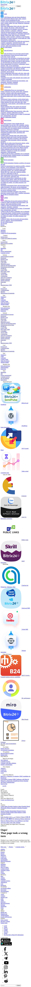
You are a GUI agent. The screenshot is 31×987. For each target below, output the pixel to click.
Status (2, 871)
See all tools (4, 223)
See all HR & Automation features (10, 194)
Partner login (4, 923)
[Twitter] (6, 955)
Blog (2, 876)
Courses (3, 873)
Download (3, 890)
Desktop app (4, 914)
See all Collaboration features (8, 117)
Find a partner (4, 920)
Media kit (3, 855)
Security (6, 932)
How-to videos (4, 867)
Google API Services (6, 917)
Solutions (3, 879)
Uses (2, 884)
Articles (3, 878)
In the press (4, 858)
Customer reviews (5, 881)
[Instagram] (6, 969)
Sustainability (4, 859)
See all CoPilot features (7, 222)
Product (3, 852)
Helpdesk (3, 864)
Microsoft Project (5, 903)
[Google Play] (6, 945)
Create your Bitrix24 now (7, 800)
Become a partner (5, 921)
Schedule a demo (5, 870)
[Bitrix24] (8, 3)
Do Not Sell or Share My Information (14, 935)
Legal (5, 925)
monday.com (4, 897)
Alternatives (4, 882)
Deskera (3, 905)
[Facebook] (5, 951)
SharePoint (3, 906)
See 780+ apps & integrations (8, 743)
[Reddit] (6, 982)
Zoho (2, 899)
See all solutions (5, 378)
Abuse (5, 933)
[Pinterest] (5, 978)
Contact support (5, 868)
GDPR (6, 930)
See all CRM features (6, 47)
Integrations (4, 380)
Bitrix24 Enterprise (6, 861)
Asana (2, 894)
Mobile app (4, 912)
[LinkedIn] (6, 973)
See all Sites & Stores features (8, 156)
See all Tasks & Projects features (9, 83)
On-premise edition (6, 888)
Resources (3, 885)
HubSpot (3, 902)
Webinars (3, 865)
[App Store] (6, 941)
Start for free (4, 4)
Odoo (2, 908)
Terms (5, 927)
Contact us (3, 856)
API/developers (5, 915)
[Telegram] (6, 960)
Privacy (6, 928)
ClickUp (3, 896)
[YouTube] (6, 964)
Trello (2, 900)
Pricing (2, 225)
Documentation (5, 891)
